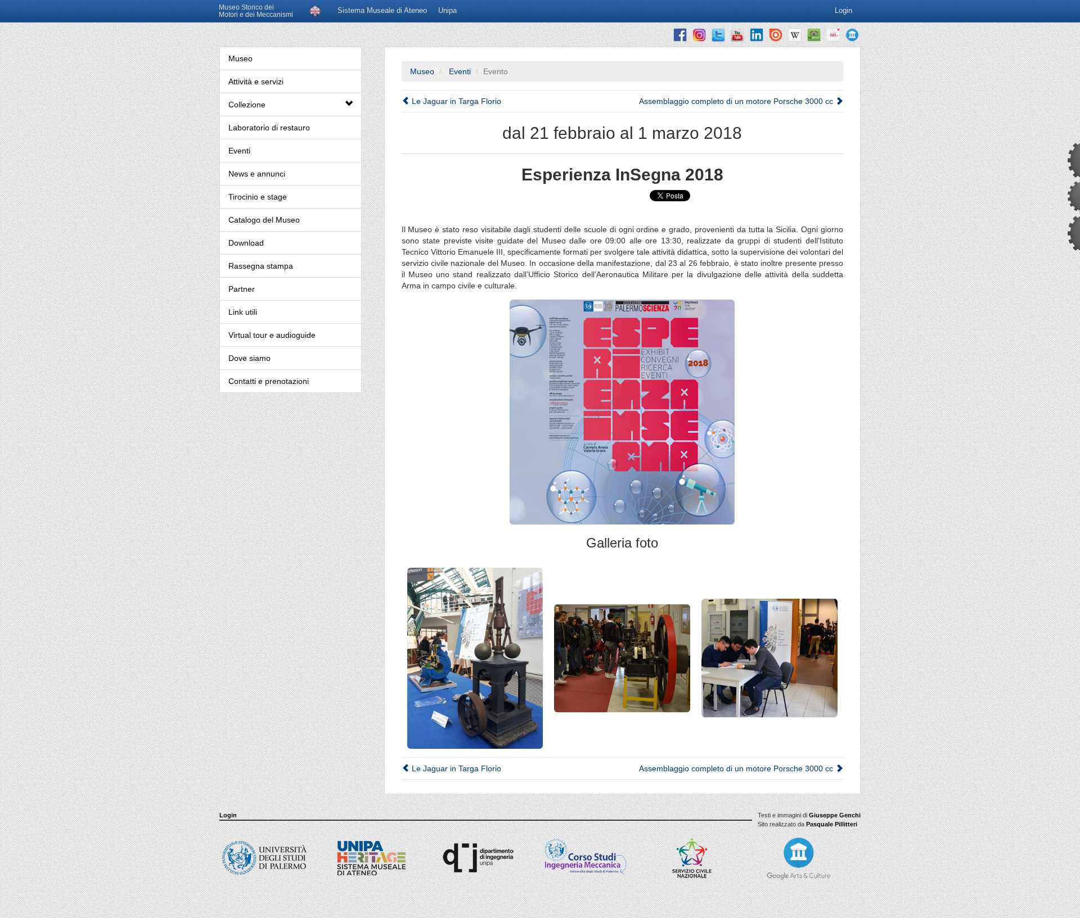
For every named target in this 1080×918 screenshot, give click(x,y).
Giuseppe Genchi (835, 815)
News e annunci (256, 173)
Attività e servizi (256, 81)
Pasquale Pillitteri (831, 824)
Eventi (239, 150)
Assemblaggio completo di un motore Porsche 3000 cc (737, 101)
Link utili (242, 311)
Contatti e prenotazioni (268, 381)
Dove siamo (249, 358)
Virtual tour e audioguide (272, 335)
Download (246, 242)
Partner (241, 288)
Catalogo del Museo (264, 219)
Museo (240, 58)
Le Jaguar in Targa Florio (455, 101)
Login (228, 815)
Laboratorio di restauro (269, 127)
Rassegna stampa (260, 265)
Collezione (247, 104)
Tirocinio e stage (257, 196)
